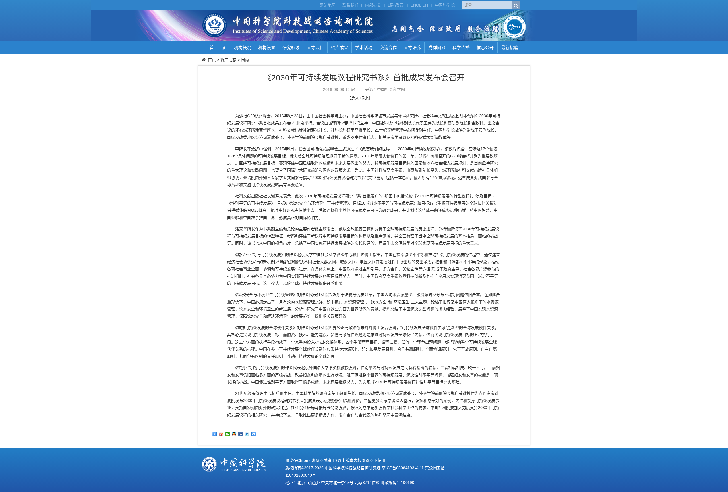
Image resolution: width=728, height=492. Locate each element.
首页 (212, 59)
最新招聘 (509, 47)
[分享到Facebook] (240, 434)
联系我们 (350, 5)
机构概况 (242, 47)
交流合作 (388, 47)
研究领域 (290, 47)
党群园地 (436, 47)
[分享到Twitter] (247, 434)
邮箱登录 (396, 5)
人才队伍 (315, 47)
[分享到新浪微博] (221, 434)
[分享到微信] (227, 434)
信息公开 (485, 47)
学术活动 (363, 47)
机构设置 (266, 47)
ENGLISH (419, 5)
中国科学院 (445, 5)
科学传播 (461, 47)
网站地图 (328, 5)
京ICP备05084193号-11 (403, 468)
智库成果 (339, 47)
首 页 (218, 47)
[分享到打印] (253, 434)
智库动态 (228, 59)
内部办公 (373, 5)
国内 (245, 59)
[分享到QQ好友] (234, 434)
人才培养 (412, 47)
